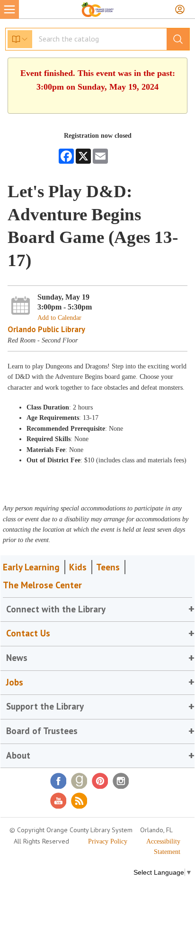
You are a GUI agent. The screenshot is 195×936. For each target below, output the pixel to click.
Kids (78, 567)
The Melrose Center (42, 585)
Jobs (14, 682)
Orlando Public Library (46, 329)
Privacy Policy (107, 841)
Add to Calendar (59, 317)
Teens (108, 567)
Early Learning (31, 567)
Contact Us (28, 633)
